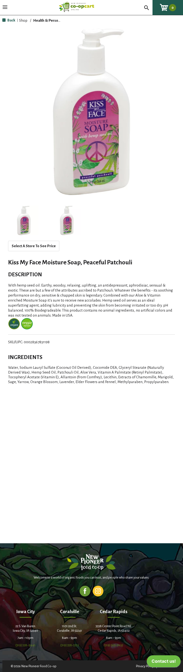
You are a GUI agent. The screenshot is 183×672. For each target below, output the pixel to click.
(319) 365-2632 (113, 645)
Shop (23, 20)
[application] (163, 662)
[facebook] (85, 591)
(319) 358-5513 (69, 645)
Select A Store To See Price (34, 246)
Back (11, 20)
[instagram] (98, 591)
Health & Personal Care (52, 20)
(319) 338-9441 (25, 645)
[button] (24, 220)
